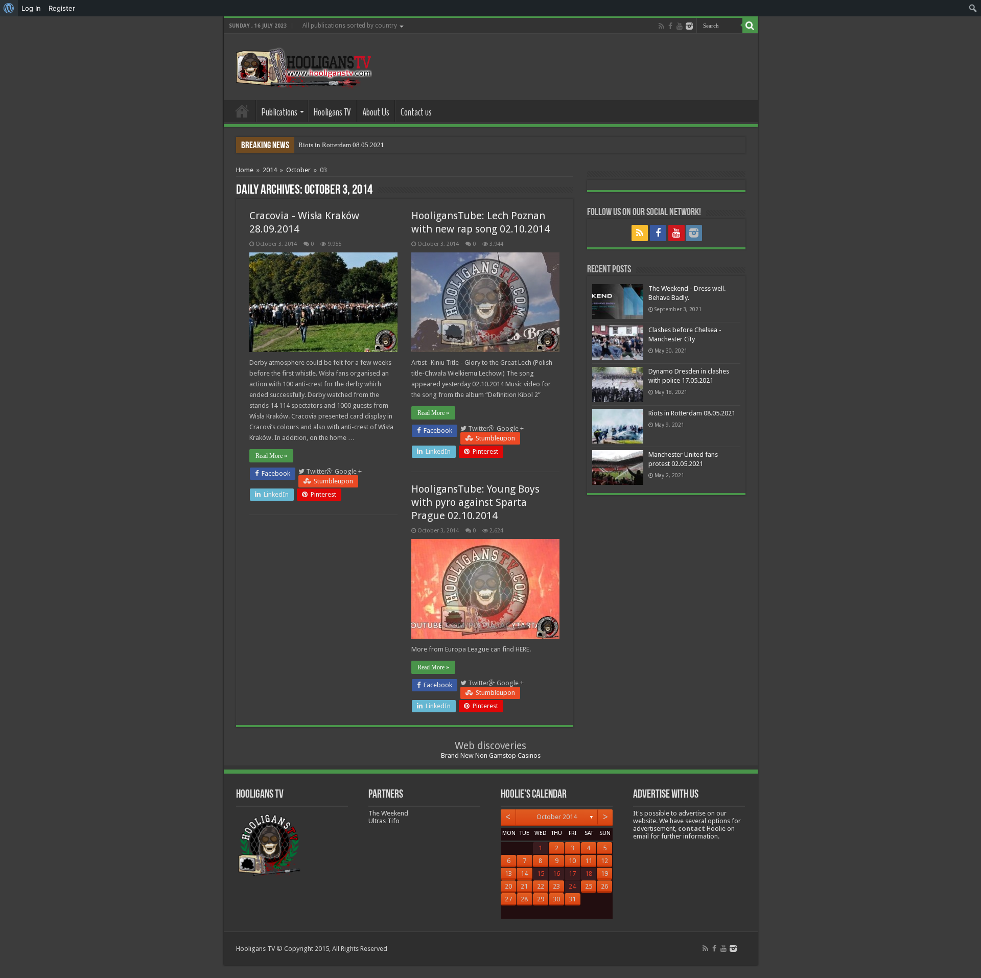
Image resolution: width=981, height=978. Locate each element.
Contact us (416, 112)
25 (588, 886)
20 (508, 886)
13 (508, 873)
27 (508, 899)
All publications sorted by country (349, 25)
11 (588, 861)
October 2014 (556, 817)
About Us (375, 112)
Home (242, 111)
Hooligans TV (332, 112)
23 (556, 886)
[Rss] (661, 26)
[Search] (750, 25)
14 (524, 873)
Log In (31, 8)
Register (62, 8)
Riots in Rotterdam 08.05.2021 (341, 145)
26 (604, 886)
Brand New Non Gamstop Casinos (491, 755)
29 (540, 899)
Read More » (271, 455)
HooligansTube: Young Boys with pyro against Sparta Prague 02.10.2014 (475, 502)
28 (524, 899)
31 (572, 899)
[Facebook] (670, 26)
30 (556, 899)
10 (572, 861)
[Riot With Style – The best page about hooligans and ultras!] (301, 65)
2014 (270, 170)
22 (540, 886)
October (298, 170)
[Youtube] (679, 26)
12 (604, 861)
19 (604, 873)
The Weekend (388, 813)
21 (524, 886)
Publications (279, 112)
